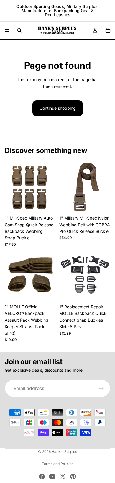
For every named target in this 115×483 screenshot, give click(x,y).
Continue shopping (58, 108)
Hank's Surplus (64, 451)
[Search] (19, 30)
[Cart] (107, 30)
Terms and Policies (57, 463)
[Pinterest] (73, 476)
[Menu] (7, 30)
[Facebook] (41, 476)
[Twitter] (62, 476)
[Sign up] (101, 388)
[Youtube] (52, 476)
